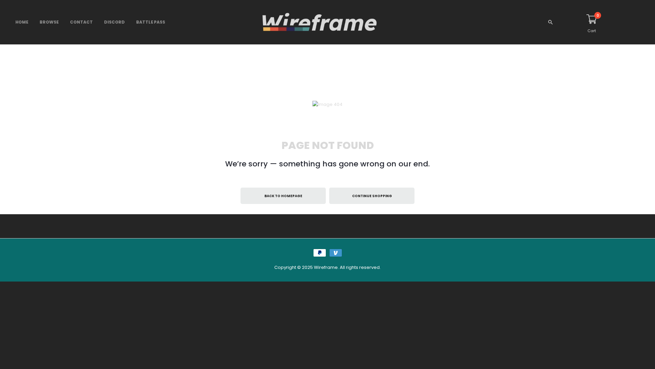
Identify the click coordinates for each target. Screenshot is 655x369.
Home (21, 22)
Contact (81, 22)
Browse (49, 22)
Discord (114, 22)
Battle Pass (150, 22)
